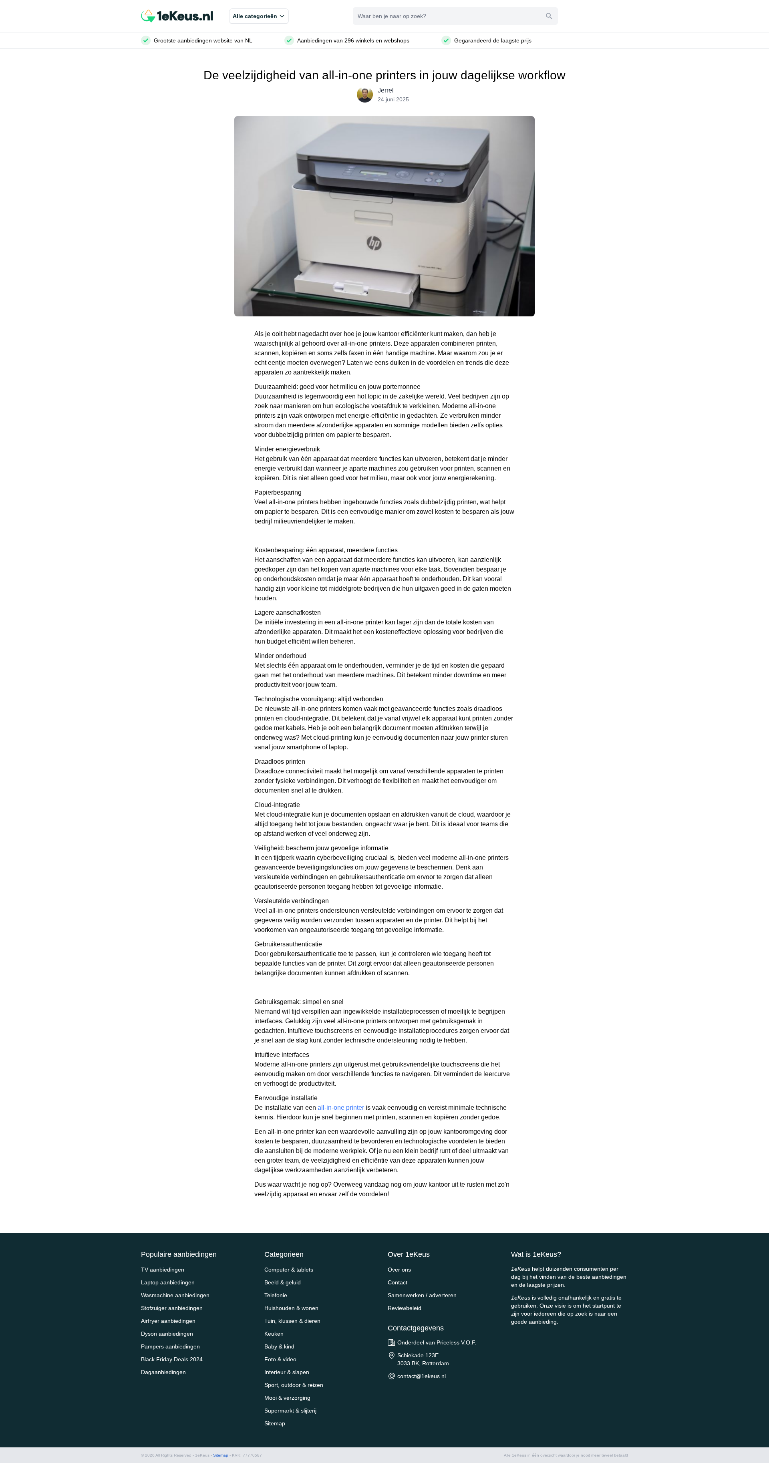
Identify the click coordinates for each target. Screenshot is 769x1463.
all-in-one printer (341, 1107)
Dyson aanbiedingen (167, 1333)
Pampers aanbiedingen (170, 1346)
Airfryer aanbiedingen (168, 1321)
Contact (397, 1282)
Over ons (399, 1269)
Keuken (274, 1333)
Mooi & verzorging (287, 1398)
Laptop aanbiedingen (168, 1282)
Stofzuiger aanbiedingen (172, 1308)
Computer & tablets (288, 1269)
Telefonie (275, 1295)
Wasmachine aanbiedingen (175, 1295)
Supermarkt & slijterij (290, 1410)
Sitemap (274, 1423)
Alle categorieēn (255, 16)
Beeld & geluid (282, 1282)
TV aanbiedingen (162, 1269)
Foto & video (280, 1359)
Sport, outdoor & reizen (293, 1385)
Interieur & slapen (286, 1372)
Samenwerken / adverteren (422, 1295)
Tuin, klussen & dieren (292, 1321)
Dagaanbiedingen (163, 1372)
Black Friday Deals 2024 (172, 1359)
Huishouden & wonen (291, 1308)
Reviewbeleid (404, 1308)
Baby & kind (279, 1346)
